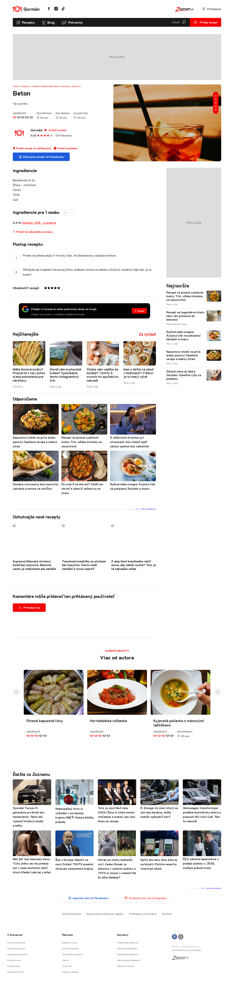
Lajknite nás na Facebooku (90, 898)
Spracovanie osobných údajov (105, 914)
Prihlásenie (213, 9)
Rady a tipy (55, 386)
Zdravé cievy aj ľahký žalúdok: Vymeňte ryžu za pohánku (183, 375)
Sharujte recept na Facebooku (43, 157)
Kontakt (167, 914)
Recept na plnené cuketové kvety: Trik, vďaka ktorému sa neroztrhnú (184, 296)
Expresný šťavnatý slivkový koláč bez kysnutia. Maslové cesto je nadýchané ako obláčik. (35, 565)
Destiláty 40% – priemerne (39, 223)
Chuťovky (18, 386)
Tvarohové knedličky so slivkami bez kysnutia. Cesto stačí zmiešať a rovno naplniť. (84, 565)
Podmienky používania (142, 914)
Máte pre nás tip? (125, 966)
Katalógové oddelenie (127, 954)
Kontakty (122, 934)
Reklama (67, 934)
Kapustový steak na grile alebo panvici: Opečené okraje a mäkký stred (183, 355)
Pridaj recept (208, 22)
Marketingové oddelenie (128, 960)
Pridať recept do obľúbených (33, 148)
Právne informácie (16, 942)
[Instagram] (180, 937)
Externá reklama (70, 948)
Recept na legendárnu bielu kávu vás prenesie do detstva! (185, 315)
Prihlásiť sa (31, 607)
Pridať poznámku (67, 148)
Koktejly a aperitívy (71, 86)
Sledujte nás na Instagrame (147, 898)
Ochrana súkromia (16, 948)
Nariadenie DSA (15, 971)
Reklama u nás (69, 942)
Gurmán (36, 130)
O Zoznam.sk (14, 934)
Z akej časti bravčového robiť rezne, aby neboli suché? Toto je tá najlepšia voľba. (133, 565)
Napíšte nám (13, 966)
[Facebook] (174, 937)
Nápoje (35, 86)
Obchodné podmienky (72, 954)
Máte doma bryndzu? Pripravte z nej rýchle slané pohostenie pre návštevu (29, 374)
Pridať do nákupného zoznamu (34, 231)
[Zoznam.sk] (181, 958)
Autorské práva (71, 914)
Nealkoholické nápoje (176, 323)
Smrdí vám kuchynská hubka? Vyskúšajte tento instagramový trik (65, 374)
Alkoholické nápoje (50, 86)
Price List (66, 966)
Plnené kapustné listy (45, 720)
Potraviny (75, 22)
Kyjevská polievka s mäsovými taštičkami (178, 722)
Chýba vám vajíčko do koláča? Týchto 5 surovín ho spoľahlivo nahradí (102, 374)
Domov (16, 86)
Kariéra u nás (14, 960)
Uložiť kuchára (57, 130)
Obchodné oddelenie (127, 948)
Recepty (28, 22)
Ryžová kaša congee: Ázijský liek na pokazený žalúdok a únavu (183, 335)
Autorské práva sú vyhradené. (186, 950)
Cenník (65, 960)
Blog (50, 22)
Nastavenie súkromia (17, 954)
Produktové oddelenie (127, 942)
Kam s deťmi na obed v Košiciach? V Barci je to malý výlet (138, 373)
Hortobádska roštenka (108, 720)
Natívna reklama (70, 971)
